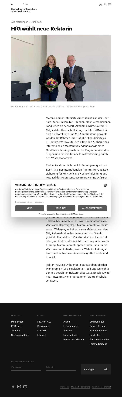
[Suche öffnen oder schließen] (105, 4)
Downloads (43, 326)
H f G (24, 8)
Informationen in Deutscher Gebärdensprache (99, 335)
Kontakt (41, 330)
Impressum (64, 387)
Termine (15, 330)
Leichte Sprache (98, 343)
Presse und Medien (73, 339)
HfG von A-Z (44, 321)
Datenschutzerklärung (80, 387)
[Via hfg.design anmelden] (100, 4)
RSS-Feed (16, 326)
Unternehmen (70, 334)
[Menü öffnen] (110, 4)
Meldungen (17, 321)
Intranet (41, 334)
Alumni (67, 321)
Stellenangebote (20, 334)
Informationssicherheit (101, 387)
